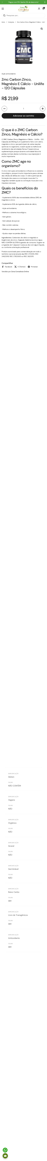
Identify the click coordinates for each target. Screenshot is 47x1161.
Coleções (11, 22)
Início (3, 22)
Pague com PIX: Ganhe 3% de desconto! (23, 2)
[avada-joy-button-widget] (5, 1155)
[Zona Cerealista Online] (23, 8)
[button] (43, 9)
